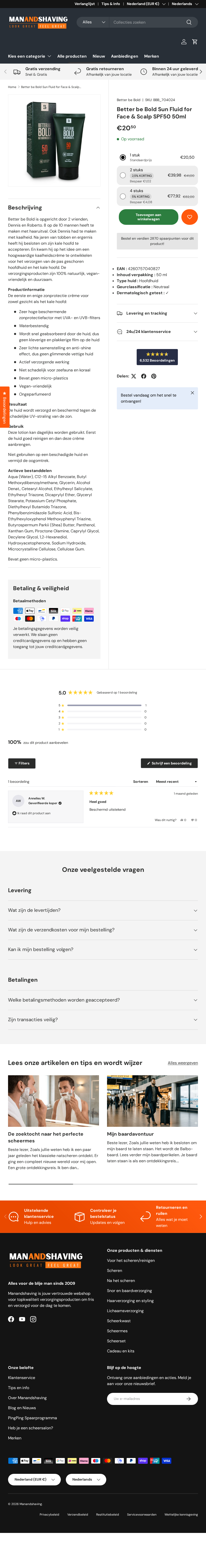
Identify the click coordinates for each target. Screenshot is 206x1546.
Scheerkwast (119, 1320)
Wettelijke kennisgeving (181, 1515)
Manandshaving (31, 1504)
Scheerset (116, 1341)
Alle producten (72, 56)
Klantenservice (21, 1377)
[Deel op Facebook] (144, 376)
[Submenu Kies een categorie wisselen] (49, 56)
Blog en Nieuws (22, 1407)
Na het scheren (121, 1280)
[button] (194, 41)
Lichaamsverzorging (125, 1310)
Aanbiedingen (124, 56)
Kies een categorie (26, 56)
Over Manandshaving (27, 1397)
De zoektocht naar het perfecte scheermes (45, 1137)
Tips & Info (110, 4)
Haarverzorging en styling (130, 1300)
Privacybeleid (49, 1515)
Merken (151, 56)
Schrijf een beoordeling (172, 764)
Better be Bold (128, 100)
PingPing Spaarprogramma (32, 1418)
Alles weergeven (183, 1062)
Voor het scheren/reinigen (131, 1260)
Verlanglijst (85, 4)
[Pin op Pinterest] (154, 376)
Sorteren (141, 781)
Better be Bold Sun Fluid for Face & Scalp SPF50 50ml (51, 87)
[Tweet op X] (134, 376)
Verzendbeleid (77, 1515)
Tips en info (18, 1387)
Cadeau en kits (120, 1351)
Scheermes (117, 1331)
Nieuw (99, 56)
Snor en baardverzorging (129, 1290)
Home (12, 87)
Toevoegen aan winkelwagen (148, 216)
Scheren (114, 1270)
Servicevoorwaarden (142, 1515)
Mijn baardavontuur (130, 1134)
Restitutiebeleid (107, 1515)
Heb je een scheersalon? (30, 1428)
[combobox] (137, 22)
